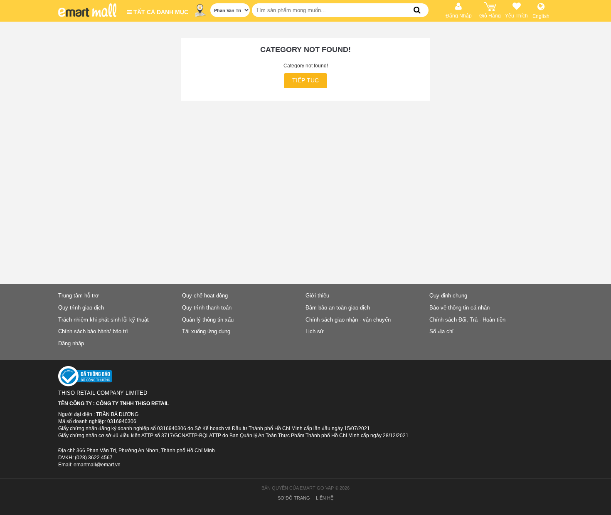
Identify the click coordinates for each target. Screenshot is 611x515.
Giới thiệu (317, 295)
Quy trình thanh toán (207, 308)
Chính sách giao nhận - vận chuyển (348, 320)
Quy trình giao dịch (81, 308)
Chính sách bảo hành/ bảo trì (93, 331)
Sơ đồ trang (294, 497)
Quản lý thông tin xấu (208, 320)
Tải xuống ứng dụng (206, 331)
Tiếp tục (305, 80)
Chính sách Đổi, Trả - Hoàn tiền (467, 320)
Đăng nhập (71, 343)
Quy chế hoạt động (205, 295)
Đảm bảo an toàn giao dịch (338, 308)
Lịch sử (315, 331)
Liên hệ (324, 497)
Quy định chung (448, 295)
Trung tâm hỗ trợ (78, 295)
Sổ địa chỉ (441, 331)
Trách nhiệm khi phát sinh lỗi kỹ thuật (103, 320)
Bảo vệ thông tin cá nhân (459, 308)
